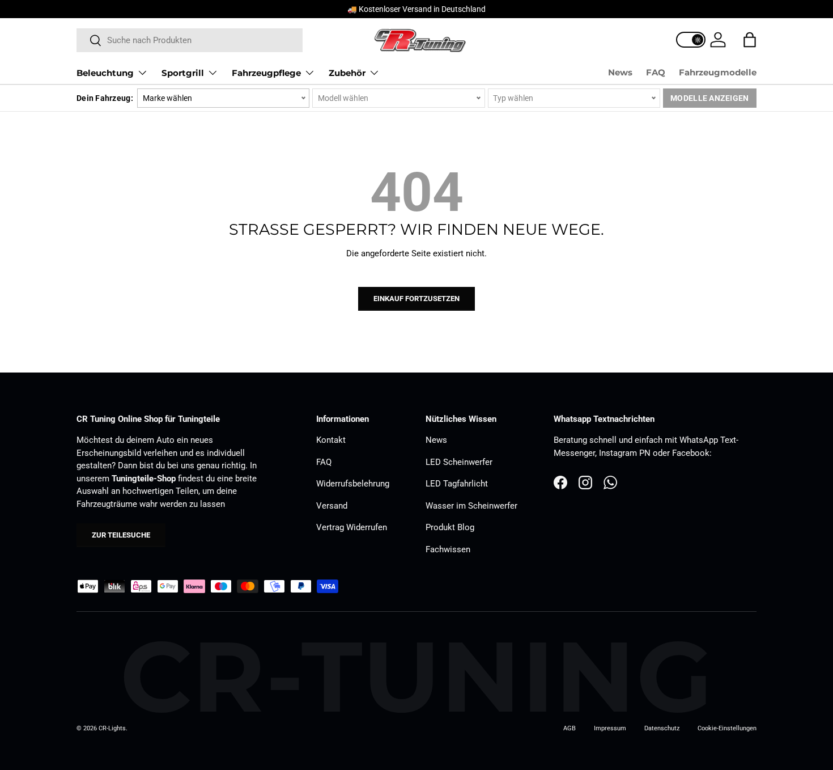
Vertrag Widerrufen (351, 527)
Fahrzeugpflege (266, 72)
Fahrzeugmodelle (717, 72)
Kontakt (331, 440)
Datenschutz (661, 728)
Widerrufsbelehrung (352, 484)
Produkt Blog (450, 527)
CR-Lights (112, 728)
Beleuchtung (105, 72)
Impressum (610, 728)
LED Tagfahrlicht (457, 484)
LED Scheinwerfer (459, 462)
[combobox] (189, 40)
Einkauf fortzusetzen (416, 298)
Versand (331, 506)
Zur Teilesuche (121, 535)
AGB (569, 728)
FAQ (655, 72)
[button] (749, 39)
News (620, 72)
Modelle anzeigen (709, 98)
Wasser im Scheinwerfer (471, 506)
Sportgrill (183, 72)
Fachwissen (448, 549)
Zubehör (347, 72)
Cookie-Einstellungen (727, 728)
